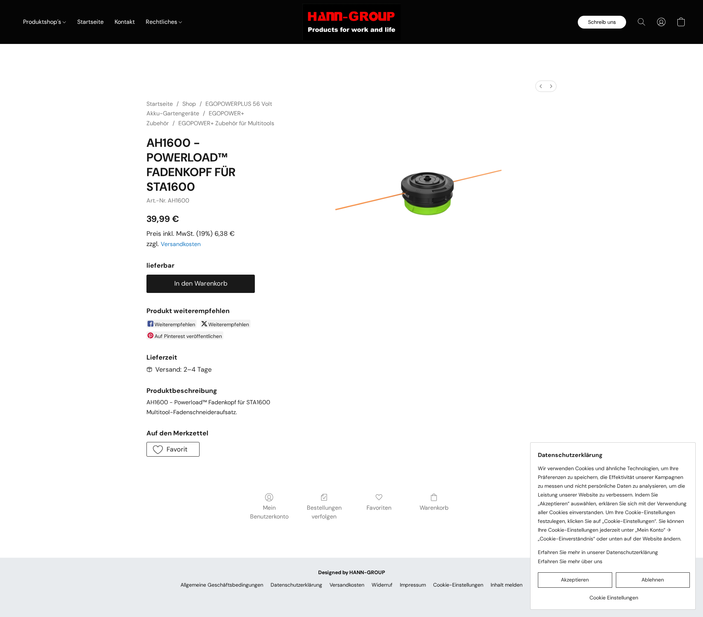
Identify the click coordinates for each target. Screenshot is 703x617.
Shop (189, 104)
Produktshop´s (43, 22)
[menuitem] (541, 86)
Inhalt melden (506, 584)
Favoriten (379, 508)
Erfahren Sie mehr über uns (570, 561)
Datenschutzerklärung (296, 584)
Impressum (413, 584)
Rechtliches (162, 22)
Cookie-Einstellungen (458, 584)
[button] (351, 22)
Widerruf (382, 584)
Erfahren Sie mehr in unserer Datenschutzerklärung (598, 552)
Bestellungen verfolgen (324, 512)
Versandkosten (181, 244)
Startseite (90, 22)
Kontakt (125, 22)
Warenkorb (434, 508)
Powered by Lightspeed (352, 597)
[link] (614, 595)
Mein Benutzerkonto (269, 512)
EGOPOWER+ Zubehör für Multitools (226, 123)
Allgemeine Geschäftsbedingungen (222, 584)
